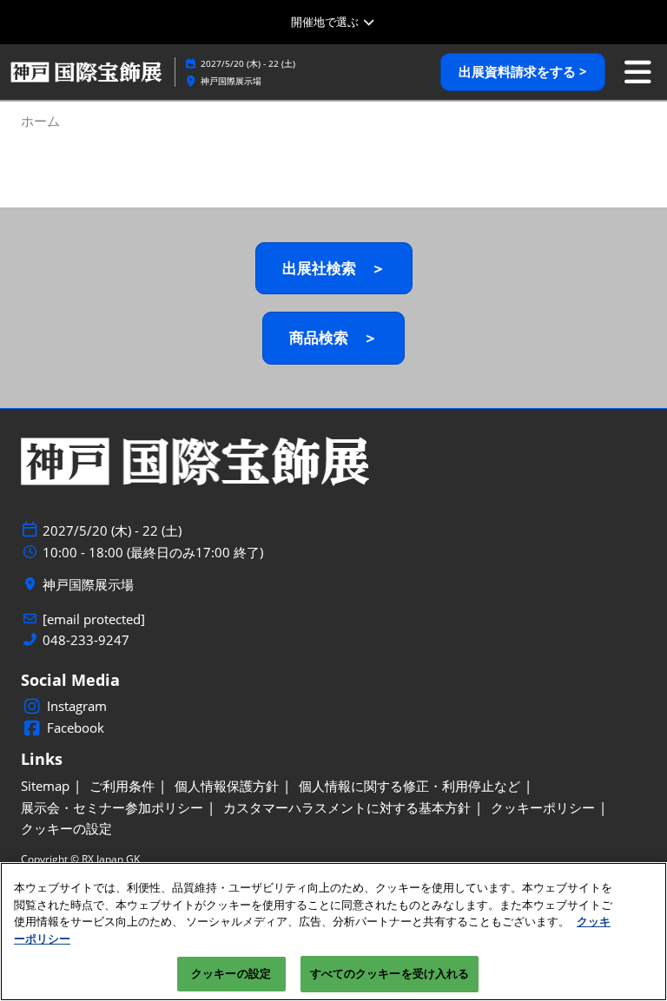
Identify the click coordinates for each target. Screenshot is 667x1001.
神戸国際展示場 (231, 81)
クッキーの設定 (231, 973)
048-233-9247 (86, 640)
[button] (522, 72)
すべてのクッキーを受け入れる (390, 973)
